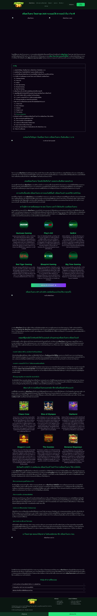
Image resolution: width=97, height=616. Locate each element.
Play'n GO (18, 80)
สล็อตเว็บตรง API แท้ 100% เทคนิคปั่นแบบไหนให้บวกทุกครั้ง (28, 91)
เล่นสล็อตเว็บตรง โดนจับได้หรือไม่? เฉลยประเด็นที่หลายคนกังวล (29, 72)
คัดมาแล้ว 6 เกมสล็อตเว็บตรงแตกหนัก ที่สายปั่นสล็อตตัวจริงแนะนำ (29, 101)
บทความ (55, 3)
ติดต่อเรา (50, 3)
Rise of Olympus (20, 105)
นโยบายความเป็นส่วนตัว (41, 3)
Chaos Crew (19, 103)
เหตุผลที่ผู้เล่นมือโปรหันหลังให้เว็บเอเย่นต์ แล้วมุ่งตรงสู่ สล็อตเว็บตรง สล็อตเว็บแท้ (32, 93)
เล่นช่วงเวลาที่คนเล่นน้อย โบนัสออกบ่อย (25, 122)
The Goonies (19, 112)
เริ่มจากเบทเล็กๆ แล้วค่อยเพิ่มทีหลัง (24, 120)
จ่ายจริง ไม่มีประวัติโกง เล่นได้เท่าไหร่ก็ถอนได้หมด (28, 95)
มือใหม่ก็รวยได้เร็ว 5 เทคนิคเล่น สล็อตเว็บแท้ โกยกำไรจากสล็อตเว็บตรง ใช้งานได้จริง (33, 116)
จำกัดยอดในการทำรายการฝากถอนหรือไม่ (23, 587)
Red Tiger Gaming (20, 84)
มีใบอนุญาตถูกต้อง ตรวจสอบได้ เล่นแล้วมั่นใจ (26, 99)
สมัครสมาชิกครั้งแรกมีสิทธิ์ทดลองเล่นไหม (23, 590)
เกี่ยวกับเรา (61, 3)
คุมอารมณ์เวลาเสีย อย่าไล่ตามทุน (24, 124)
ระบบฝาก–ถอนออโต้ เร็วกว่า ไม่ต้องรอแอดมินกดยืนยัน (28, 97)
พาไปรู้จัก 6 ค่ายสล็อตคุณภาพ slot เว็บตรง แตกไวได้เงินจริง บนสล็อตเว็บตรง (31, 76)
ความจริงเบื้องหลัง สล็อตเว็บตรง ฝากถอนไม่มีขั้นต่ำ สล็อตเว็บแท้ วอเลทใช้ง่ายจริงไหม (34, 74)
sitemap (46, 6)
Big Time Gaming (20, 89)
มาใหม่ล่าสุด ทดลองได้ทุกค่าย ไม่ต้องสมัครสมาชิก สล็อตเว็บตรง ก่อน (30, 126)
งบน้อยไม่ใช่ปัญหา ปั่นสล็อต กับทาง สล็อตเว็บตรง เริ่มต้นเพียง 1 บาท (29, 70)
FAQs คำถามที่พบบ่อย (20, 129)
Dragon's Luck (19, 110)
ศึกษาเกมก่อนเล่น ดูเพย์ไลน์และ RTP (24, 118)
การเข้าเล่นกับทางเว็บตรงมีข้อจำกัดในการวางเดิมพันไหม (26, 584)
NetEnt (17, 82)
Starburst (18, 107)
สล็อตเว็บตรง (32, 3)
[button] (83, 65)
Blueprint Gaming (20, 86)
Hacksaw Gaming (20, 78)
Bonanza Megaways (21, 114)
